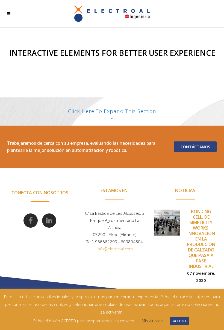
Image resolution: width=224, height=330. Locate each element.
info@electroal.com (115, 248)
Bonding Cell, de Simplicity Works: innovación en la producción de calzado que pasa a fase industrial (201, 239)
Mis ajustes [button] (152, 320)
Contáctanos (195, 146)
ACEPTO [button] (179, 321)
